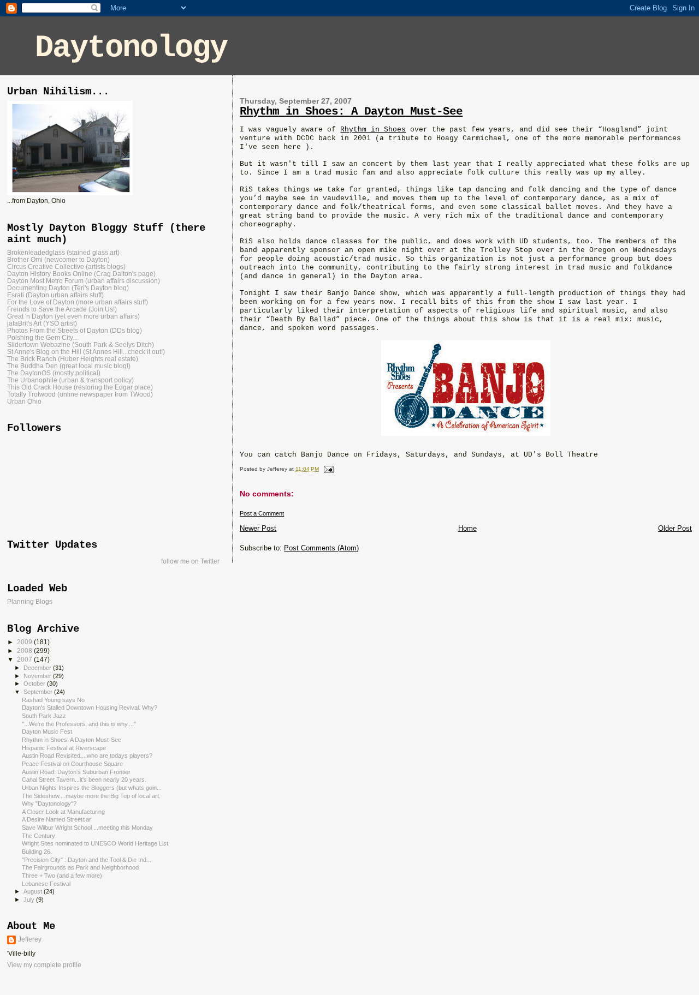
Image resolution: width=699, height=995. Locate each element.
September (38, 691)
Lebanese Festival (46, 883)
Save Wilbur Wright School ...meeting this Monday (87, 827)
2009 (25, 641)
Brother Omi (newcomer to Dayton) (58, 259)
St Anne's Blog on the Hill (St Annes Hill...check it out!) (86, 351)
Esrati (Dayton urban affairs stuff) (55, 294)
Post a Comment (262, 513)
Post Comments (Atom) (321, 548)
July (29, 899)
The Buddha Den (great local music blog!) (69, 365)
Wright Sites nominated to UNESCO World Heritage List (95, 843)
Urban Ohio (24, 401)
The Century (38, 835)
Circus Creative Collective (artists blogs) (66, 266)
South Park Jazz (44, 715)
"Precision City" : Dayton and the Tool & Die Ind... (86, 859)
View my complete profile (44, 965)
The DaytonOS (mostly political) (53, 372)
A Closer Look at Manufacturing (63, 811)
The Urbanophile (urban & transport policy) (70, 379)
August (33, 891)
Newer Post (258, 528)
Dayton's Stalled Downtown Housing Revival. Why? (89, 707)
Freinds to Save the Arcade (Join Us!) (62, 309)
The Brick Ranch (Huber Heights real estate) (72, 358)
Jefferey (30, 939)
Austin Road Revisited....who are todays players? (87, 755)
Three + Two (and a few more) (62, 875)
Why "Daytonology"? (49, 803)
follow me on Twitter (190, 561)
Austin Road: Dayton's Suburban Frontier (76, 772)
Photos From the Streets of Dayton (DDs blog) (74, 330)
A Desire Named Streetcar (56, 819)
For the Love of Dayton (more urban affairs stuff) (77, 301)
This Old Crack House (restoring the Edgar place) (80, 387)
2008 (25, 650)
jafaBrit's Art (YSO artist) (42, 323)
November (38, 676)
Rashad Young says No (53, 700)
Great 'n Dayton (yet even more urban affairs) (73, 316)
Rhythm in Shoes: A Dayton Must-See (351, 111)
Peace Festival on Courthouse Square (72, 763)
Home (467, 528)
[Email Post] (327, 469)
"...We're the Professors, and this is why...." (79, 724)
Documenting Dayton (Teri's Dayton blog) (68, 287)
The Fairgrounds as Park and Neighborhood (80, 867)
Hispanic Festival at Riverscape (64, 748)
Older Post (675, 528)
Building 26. (37, 851)
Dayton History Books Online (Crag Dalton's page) (81, 273)
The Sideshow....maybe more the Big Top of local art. (91, 796)
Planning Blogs (29, 602)
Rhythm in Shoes (373, 129)
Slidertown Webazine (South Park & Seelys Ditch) (80, 344)
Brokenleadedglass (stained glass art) (63, 252)
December (38, 667)
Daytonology (131, 47)
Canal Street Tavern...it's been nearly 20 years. (84, 779)
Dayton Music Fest (47, 731)
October (35, 683)
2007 (25, 659)
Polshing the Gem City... (42, 337)
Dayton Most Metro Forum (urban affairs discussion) (83, 280)
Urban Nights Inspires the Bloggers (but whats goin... (92, 787)
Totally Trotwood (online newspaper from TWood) (80, 394)
